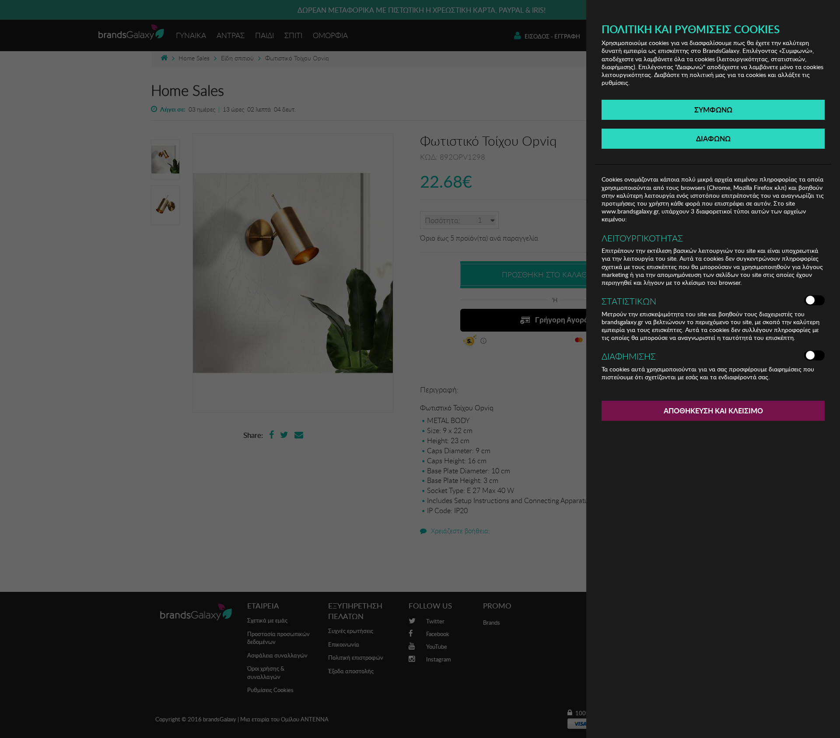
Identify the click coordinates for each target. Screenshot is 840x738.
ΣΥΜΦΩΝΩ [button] (713, 110)
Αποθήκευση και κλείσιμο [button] (713, 411)
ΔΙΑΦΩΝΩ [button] (713, 138)
